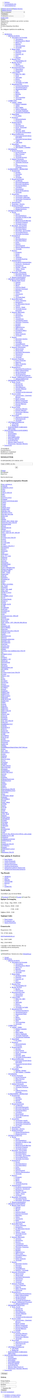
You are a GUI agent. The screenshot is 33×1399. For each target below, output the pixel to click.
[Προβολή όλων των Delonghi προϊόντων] (4, 551)
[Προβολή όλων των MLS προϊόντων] (6, 711)
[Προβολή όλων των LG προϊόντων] (2, 677)
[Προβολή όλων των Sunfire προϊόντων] (5, 799)
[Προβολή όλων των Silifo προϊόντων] (6, 780)
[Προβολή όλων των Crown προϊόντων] (3, 539)
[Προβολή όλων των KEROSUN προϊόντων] (4, 664)
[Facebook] (4, 897)
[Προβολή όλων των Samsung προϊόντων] (4, 769)
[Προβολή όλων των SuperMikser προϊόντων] (5, 802)
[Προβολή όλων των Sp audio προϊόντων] (7, 795)
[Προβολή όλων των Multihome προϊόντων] (7, 724)
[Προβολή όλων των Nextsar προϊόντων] (4, 729)
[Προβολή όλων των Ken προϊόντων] (4, 661)
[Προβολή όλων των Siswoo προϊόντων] (8, 789)
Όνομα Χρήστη (5, 1381)
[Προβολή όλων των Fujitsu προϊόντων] (3, 594)
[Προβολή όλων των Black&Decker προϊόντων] (9, 521)
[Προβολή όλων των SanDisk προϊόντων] (5, 770)
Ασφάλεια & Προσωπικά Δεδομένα (14, 869)
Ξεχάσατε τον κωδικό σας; (12, 1396)
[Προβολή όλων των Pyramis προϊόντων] (5, 759)
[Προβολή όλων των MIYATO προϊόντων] (4, 707)
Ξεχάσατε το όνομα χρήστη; (12, 1395)
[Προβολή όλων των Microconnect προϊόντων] (5, 696)
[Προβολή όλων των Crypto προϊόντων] (3, 541)
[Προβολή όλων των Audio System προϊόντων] (5, 509)
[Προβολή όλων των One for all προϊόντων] (4, 737)
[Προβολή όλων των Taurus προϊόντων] (3, 805)
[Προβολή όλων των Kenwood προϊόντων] (5, 662)
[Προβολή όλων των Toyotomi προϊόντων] (4, 822)
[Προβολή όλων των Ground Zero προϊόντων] (9, 616)
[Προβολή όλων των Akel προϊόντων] (3, 494)
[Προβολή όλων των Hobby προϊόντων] (3, 634)
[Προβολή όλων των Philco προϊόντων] (4, 744)
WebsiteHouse (27, 954)
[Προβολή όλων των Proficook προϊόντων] (3, 757)
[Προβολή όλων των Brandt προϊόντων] (6, 527)
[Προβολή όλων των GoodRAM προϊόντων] (5, 611)
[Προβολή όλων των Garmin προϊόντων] (7, 596)
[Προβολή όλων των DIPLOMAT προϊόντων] (4, 557)
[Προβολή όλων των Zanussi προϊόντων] (4, 847)
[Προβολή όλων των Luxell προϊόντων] (4, 682)
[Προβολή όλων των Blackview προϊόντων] (9, 522)
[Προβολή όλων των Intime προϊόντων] (3, 649)
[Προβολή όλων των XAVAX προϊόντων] (3, 842)
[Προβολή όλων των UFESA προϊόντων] (3, 827)
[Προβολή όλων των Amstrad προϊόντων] (4, 499)
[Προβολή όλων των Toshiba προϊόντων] (4, 820)
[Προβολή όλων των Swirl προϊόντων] (4, 804)
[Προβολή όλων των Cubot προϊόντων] (3, 544)
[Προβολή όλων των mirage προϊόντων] (3, 704)
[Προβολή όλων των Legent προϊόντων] (3, 674)
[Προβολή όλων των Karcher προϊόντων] (6, 659)
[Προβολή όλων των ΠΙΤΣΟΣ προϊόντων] (7, 852)
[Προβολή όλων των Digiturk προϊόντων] (6, 556)
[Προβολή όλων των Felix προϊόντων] (3, 576)
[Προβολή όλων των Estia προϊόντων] (6, 569)
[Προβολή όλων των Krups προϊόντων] (7, 667)
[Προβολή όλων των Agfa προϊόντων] (3, 491)
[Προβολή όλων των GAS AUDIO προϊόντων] (3, 597)
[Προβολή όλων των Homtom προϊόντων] (6, 636)
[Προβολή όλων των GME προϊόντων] (3, 606)
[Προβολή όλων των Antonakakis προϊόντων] (9, 501)
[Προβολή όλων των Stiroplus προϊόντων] (4, 797)
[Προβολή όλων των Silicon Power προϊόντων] (7, 779)
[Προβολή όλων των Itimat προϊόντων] (6, 654)
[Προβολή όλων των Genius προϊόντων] (3, 602)
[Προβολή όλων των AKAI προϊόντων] (6, 492)
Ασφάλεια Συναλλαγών (11, 866)
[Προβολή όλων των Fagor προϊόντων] (4, 574)
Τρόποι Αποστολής (10, 862)
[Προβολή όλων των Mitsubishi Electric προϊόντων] (4, 706)
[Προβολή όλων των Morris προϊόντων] (5, 714)
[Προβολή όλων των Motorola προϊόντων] (4, 717)
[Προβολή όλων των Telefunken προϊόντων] (5, 814)
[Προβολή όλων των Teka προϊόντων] (4, 812)
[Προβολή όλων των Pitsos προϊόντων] (3, 749)
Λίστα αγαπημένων (10, 5)
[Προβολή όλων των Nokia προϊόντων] (5, 732)
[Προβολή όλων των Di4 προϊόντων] (2, 552)
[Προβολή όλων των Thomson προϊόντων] (5, 819)
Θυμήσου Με (7, 1388)
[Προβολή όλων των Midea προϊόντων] (5, 701)
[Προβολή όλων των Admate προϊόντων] (7, 487)
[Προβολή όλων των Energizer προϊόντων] (6, 564)
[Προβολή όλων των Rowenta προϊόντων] (5, 767)
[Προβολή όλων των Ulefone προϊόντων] (5, 829)
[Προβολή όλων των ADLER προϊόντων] (4, 486)
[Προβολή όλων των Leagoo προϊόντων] (10, 672)
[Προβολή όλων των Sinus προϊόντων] (4, 787)
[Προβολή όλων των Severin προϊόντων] (3, 774)
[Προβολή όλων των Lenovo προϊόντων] (5, 676)
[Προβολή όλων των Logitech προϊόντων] (4, 681)
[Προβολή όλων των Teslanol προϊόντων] (5, 817)
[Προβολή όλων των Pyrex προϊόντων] (3, 760)
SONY (6, 878)
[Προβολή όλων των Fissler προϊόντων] (4, 586)
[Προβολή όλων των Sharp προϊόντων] (3, 775)
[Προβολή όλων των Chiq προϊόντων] (3, 536)
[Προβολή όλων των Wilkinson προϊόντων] (8, 839)
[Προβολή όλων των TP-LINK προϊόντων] (4, 824)
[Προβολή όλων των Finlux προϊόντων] (3, 581)
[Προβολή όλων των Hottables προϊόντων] (5, 641)
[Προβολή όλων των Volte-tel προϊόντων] (16, 834)
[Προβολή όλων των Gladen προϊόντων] (6, 604)
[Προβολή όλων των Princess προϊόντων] (4, 755)
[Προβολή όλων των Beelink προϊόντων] (7, 514)
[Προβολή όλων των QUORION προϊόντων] (4, 762)
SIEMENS (7, 876)
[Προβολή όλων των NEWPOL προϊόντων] (5, 727)
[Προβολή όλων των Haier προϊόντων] (4, 621)
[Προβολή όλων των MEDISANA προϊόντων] (4, 691)
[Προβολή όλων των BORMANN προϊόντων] (6, 524)
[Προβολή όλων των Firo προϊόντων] (3, 582)
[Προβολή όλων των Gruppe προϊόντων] (3, 617)
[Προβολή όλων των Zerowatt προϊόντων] (8, 849)
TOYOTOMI (8, 881)
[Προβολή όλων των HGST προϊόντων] (4, 629)
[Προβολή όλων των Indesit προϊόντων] (5, 647)
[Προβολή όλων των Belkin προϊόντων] (3, 519)
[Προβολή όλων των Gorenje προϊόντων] (4, 612)
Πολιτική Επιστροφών (10, 864)
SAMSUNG (8, 886)
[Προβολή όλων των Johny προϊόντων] (4, 657)
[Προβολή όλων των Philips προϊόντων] (3, 745)
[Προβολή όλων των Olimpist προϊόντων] (5, 735)
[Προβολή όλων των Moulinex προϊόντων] (4, 719)
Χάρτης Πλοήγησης (10, 923)
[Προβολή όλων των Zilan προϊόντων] (3, 850)
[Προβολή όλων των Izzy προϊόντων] (3, 656)
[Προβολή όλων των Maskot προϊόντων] (4, 687)
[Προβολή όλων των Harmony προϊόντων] (5, 626)
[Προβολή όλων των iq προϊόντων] (2, 652)
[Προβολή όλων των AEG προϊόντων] (3, 489)
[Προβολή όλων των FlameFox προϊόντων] (4, 587)
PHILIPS (7, 880)
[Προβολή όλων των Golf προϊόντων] (4, 609)
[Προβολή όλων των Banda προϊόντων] (6, 512)
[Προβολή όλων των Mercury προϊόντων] (5, 692)
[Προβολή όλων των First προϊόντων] (7, 584)
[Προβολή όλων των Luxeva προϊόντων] (3, 684)
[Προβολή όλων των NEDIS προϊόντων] (4, 726)
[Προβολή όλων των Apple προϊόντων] (3, 504)
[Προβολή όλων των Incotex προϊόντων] (5, 646)
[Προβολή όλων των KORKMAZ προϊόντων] (4, 666)
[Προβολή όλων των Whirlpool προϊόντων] (4, 837)
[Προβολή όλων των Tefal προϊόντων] (3, 810)
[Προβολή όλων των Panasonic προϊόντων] (4, 742)
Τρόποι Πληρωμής (9, 861)
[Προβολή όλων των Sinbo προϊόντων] (4, 784)
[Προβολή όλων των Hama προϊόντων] (3, 624)
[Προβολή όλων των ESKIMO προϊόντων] (4, 566)
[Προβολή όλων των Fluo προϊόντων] (4, 591)
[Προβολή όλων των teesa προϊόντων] (3, 809)
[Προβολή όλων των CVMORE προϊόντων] (7, 546)
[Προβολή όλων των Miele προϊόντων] (3, 702)
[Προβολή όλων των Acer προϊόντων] (6, 484)
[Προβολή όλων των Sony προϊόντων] (3, 794)
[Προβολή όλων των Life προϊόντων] (3, 679)
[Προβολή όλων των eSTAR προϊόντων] (8, 567)
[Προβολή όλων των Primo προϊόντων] (3, 754)
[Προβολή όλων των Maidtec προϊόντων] (5, 686)
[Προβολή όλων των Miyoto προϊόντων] (4, 709)
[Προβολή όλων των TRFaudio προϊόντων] (4, 825)
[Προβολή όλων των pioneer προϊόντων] (14, 747)
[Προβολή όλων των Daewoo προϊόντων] (5, 547)
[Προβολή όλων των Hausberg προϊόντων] (5, 627)
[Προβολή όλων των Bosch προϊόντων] (3, 526)
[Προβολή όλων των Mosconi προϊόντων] (4, 716)
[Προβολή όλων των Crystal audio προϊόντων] (5, 542)
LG (5, 885)
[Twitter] (18, 897)
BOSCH (6, 883)
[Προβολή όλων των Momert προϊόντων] (4, 712)
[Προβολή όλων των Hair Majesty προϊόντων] (14, 622)
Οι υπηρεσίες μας (9, 921)
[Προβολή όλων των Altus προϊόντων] (6, 497)
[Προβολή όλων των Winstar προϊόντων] (6, 840)
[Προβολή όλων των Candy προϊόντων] (6, 531)
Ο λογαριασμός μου (10, 4)
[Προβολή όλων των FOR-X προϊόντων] (6, 592)
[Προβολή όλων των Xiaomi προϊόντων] (7, 844)
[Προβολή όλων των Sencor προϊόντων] (7, 772)
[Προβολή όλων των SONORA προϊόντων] (4, 792)
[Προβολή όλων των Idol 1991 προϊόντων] (4, 644)
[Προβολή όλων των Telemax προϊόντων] (4, 815)
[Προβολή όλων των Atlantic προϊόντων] (5, 507)
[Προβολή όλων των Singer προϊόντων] (3, 785)
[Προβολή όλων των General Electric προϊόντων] (6, 599)
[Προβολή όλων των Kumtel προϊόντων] (4, 669)
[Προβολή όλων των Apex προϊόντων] (3, 502)
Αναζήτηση (4, 16)
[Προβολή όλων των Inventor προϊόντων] (13, 651)
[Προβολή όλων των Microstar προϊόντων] (6, 699)
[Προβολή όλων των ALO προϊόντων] (3, 496)
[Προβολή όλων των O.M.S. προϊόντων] (3, 734)
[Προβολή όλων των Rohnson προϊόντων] (6, 765)
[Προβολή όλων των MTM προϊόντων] (4, 722)
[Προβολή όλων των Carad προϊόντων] (10, 532)
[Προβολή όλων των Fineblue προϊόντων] (5, 579)
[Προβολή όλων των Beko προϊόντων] (3, 517)
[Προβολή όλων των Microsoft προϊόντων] (4, 697)
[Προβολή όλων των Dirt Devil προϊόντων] (4, 559)
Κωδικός (3, 1384)
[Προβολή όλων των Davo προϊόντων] (3, 549)
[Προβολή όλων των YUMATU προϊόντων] (5, 845)
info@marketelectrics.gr (8, 936)
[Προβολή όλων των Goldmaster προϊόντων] (5, 607)
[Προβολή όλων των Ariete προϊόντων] (3, 506)
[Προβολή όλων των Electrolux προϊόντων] (4, 562)
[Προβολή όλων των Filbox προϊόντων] (4, 577)
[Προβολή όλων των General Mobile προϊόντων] (4, 601)
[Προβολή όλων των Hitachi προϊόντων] (5, 632)
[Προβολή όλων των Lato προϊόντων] (3, 671)
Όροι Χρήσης (8, 859)
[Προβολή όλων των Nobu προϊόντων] (4, 731)
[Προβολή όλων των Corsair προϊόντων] (8, 537)
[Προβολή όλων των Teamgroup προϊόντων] (3, 807)
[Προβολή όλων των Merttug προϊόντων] (5, 694)
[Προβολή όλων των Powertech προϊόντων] (5, 752)
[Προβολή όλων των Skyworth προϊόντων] (8, 790)
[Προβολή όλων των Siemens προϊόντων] (4, 777)
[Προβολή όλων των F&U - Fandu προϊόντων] (5, 572)
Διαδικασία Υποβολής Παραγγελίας (14, 867)
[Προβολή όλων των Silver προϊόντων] (3, 782)
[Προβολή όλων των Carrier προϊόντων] (3, 534)
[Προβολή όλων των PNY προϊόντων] (4, 750)
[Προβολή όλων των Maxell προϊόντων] (3, 689)
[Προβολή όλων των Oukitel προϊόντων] (5, 740)
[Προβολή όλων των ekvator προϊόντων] (4, 561)
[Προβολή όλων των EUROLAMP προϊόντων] (5, 571)
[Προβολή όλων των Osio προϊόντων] (3, 739)
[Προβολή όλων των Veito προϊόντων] (3, 832)
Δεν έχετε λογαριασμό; (7, 1392)
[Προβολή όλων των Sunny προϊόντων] (3, 800)
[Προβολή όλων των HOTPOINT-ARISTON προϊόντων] (7, 639)
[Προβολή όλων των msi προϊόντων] (7, 721)
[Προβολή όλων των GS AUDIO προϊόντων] (5, 619)
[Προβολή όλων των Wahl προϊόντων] (7, 835)
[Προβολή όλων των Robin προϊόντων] (4, 764)
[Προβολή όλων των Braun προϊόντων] (3, 529)
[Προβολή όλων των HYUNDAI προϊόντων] (5, 642)
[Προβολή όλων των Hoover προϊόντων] (4, 637)
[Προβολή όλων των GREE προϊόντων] (3, 614)
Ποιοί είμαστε (8, 919)
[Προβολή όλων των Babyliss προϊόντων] (5, 511)
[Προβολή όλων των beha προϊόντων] (4, 516)
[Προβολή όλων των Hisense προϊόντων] (10, 631)
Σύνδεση (7, 2)
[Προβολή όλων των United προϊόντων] (3, 830)
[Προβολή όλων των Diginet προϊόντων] (4, 554)
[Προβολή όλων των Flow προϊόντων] (6, 589)
